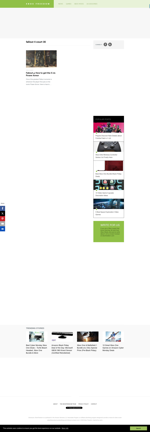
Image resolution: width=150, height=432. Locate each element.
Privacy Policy (83, 404)
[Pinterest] (2, 218)
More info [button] (65, 428)
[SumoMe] (2, 228)
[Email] (2, 223)
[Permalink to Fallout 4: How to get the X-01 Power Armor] (41, 67)
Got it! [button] (138, 428)
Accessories (92, 4)
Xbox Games (29, 70)
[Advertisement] (75, 23)
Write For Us (110, 225)
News (60, 4)
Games (68, 4)
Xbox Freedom (38, 4)
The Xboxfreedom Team (68, 404)
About (55, 404)
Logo (54, 4)
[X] (2, 213)
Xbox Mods (79, 4)
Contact (94, 404)
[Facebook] (2, 208)
